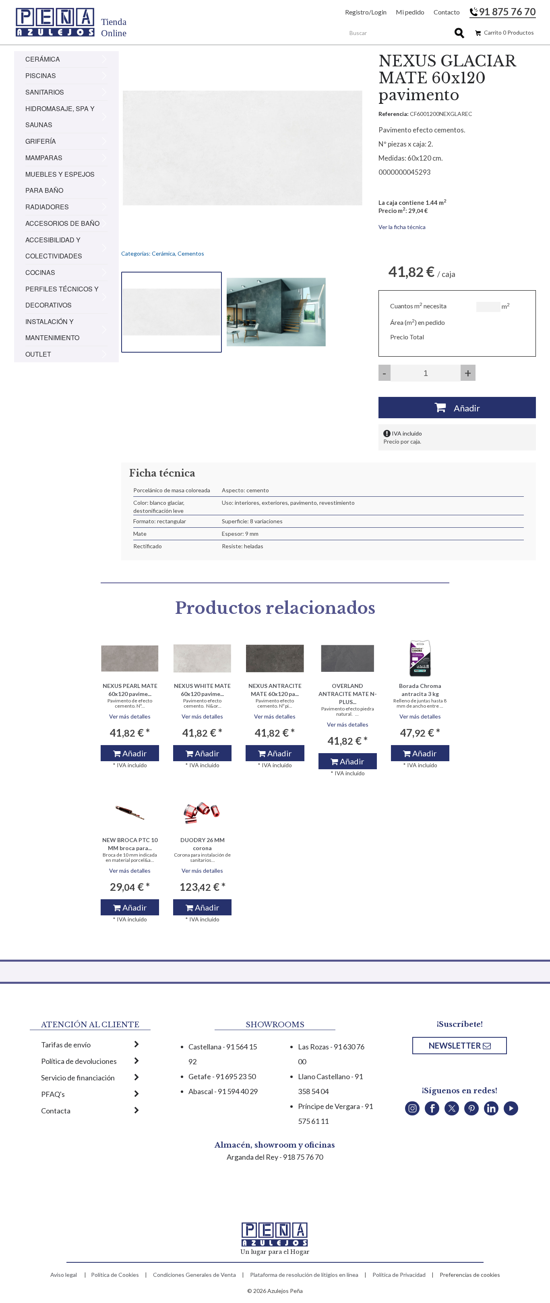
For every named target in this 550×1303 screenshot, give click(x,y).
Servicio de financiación (78, 1077)
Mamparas (43, 157)
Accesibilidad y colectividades (53, 247)
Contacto (447, 12)
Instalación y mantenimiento (52, 329)
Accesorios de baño (62, 223)
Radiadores (47, 206)
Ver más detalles (130, 716)
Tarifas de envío (66, 1044)
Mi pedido (410, 12)
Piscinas (40, 75)
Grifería (40, 141)
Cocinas (40, 272)
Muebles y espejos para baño (60, 182)
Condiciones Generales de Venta (194, 1274)
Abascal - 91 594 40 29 (223, 1091)
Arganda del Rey (252, 1156)
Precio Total (407, 337)
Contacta (55, 1110)
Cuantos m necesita (418, 306)
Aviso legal (63, 1274)
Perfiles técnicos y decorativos (62, 297)
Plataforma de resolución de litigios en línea (304, 1274)
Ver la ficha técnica (402, 226)
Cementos (191, 253)
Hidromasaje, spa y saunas (60, 116)
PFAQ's (53, 1094)
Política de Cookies (115, 1274)
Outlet (38, 354)
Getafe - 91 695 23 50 (222, 1076)
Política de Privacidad (399, 1274)
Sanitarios (44, 92)
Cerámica (42, 59)
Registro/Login (366, 12)
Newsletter (456, 1045)
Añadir (463, 408)
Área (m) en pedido (417, 322)
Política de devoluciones (79, 1061)
